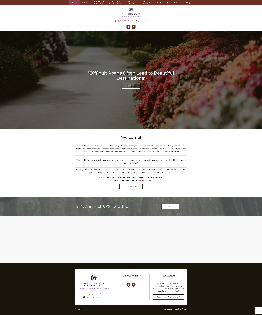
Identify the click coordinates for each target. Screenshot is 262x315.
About (85, 2)
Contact (177, 2)
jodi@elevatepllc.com (124, 21)
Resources (160, 2)
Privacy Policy (80, 309)
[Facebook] (128, 27)
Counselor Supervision (115, 2)
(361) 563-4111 (141, 21)
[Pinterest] (134, 27)
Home (74, 2)
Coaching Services (131, 2)
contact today (144, 180)
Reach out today (131, 186)
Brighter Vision (181, 309)
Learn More (131, 86)
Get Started (145, 2)
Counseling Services (99, 2)
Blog (188, 2)
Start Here (170, 206)
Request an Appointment (168, 297)
